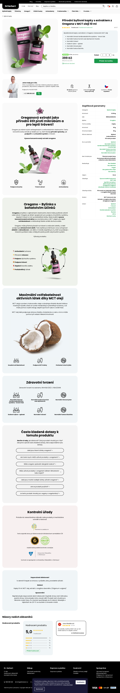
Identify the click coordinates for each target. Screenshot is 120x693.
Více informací (68, 685)
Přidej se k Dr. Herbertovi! (104, 675)
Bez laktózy (112, 171)
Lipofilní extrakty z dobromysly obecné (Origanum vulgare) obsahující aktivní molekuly (107, 184)
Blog (31, 2)
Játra (114, 214)
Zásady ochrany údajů (80, 671)
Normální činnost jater (108, 153)
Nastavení (39, 689)
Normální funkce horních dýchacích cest (108, 150)
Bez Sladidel (112, 163)
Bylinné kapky (111, 110)
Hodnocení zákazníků (11, 673)
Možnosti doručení (69, 63)
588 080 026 (9, 682)
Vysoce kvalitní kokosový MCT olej (108, 179)
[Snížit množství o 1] (102, 55)
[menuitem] (7, 11)
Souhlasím (80, 682)
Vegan (114, 167)
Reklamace (30, 673)
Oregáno (113, 120)
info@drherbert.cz (22, 682)
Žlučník (113, 212)
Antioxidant (112, 208)
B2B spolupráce (101, 673)
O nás (23, 6)
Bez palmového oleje (109, 169)
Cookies (75, 673)
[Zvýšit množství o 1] (110, 55)
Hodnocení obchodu (80, 2)
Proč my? (30, 6)
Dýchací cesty (111, 216)
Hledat (103, 6)
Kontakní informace (10, 675)
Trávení (113, 206)
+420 (29, 93)
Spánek (113, 142)
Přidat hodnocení (33, 651)
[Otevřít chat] (39, 93)
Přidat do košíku (106, 61)
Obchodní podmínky (65, 2)
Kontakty (38, 2)
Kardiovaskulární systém (108, 210)
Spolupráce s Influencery (104, 677)
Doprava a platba (49, 2)
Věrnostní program (102, 671)
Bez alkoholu (112, 165)
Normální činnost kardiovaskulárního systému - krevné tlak (106, 145)
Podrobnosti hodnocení (86, 27)
